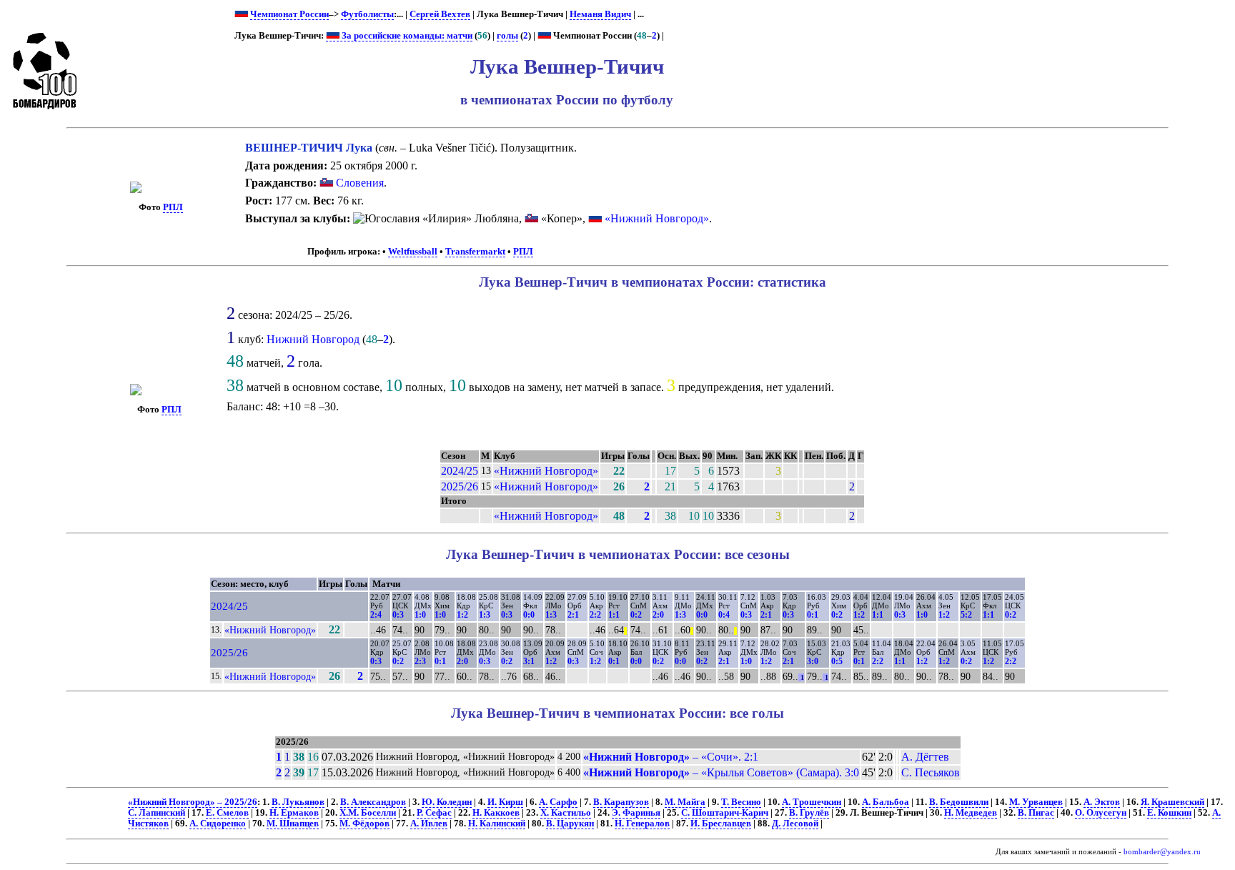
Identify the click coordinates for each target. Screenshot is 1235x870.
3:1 (529, 661)
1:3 (484, 615)
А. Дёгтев (925, 757)
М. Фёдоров (364, 824)
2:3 (420, 661)
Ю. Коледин (447, 802)
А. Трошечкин (811, 802)
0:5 (837, 661)
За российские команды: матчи (405, 36)
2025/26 (459, 486)
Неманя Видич (600, 14)
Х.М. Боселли (367, 813)
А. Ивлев (428, 824)
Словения (358, 183)
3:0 (812, 661)
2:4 (376, 615)
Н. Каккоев (496, 813)
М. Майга (685, 802)
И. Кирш (505, 802)
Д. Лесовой (795, 824)
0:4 (724, 615)
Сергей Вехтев (440, 14)
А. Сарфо (558, 802)
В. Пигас (1036, 813)
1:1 (614, 615)
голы (507, 36)
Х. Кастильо (565, 813)
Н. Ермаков (294, 813)
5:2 (966, 615)
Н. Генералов (642, 824)
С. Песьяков (930, 772)
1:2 (462, 615)
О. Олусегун (1100, 813)
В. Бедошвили (958, 802)
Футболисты (367, 14)
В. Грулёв (809, 813)
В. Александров (373, 802)
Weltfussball (412, 252)
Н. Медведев (970, 813)
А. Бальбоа (885, 802)
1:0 (420, 615)
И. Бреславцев (720, 824)
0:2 (636, 615)
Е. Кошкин (1169, 813)
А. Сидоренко (217, 824)
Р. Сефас (434, 813)
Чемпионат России (289, 14)
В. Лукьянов (298, 802)
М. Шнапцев (293, 824)
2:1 (573, 615)
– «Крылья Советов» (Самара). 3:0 (721, 772)
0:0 (529, 615)
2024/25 (459, 471)
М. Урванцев (1036, 802)
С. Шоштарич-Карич (724, 813)
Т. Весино (741, 802)
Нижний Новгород (313, 339)
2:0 (658, 615)
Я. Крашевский (1172, 802)
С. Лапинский (156, 813)
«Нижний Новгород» (657, 218)
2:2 (595, 615)
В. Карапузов (621, 802)
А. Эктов (1101, 802)
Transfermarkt (475, 252)
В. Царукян (570, 824)
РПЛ (173, 207)
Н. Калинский (496, 824)
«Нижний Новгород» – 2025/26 (192, 802)
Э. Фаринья (636, 813)
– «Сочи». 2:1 (670, 757)
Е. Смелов (227, 813)
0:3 (398, 615)
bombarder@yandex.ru (1162, 852)
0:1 (812, 615)
